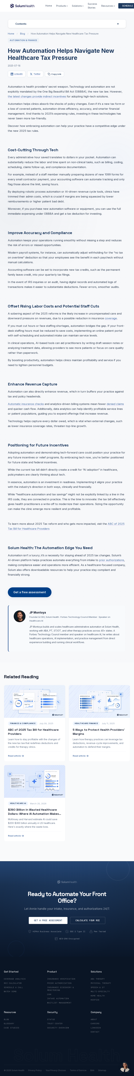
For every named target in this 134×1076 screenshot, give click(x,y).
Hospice (95, 1000)
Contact (95, 1032)
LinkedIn (18, 74)
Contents (67, 23)
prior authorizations (111, 560)
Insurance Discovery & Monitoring (60, 988)
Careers (95, 1023)
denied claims (115, 404)
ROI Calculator (13, 983)
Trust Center (55, 1023)
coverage (111, 318)
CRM (49, 994)
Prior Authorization (59, 983)
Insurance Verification (61, 979)
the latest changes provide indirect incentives (37, 96)
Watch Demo (10, 991)
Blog (22, 33)
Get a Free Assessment (48, 920)
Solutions (78, 5)
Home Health (98, 996)
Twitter (37, 74)
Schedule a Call (13, 987)
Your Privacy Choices (56, 1070)
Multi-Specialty (100, 991)
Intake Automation (58, 998)
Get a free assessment (29, 592)
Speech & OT (98, 987)
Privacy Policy (35, 1070)
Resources (108, 5)
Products (62, 5)
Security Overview (58, 1028)
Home (48, 5)
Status (51, 1019)
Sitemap (102, 1070)
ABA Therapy (98, 979)
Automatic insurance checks (26, 404)
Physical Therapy (101, 983)
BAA (92, 1070)
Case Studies (11, 1028)
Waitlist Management (59, 1003)
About (94, 1019)
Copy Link (56, 74)
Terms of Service (78, 1070)
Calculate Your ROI (87, 920)
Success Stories (92, 5)
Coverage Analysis (15, 979)
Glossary (9, 1023)
